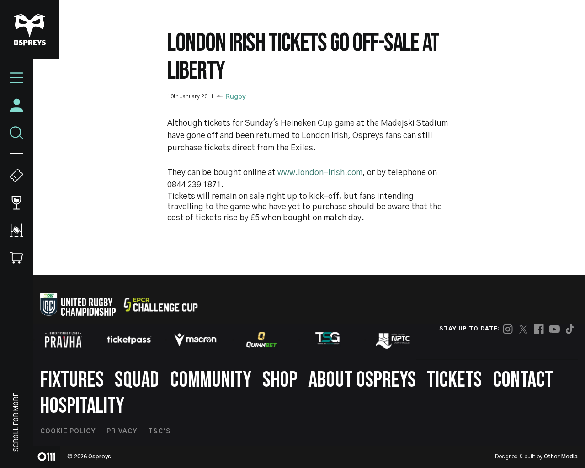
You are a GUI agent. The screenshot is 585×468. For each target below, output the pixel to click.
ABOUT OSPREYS (362, 380)
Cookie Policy (68, 431)
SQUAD (137, 380)
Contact (523, 380)
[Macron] (195, 339)
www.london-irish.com (319, 173)
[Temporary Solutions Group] (328, 340)
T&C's (159, 431)
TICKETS (454, 380)
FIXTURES (72, 380)
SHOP (280, 380)
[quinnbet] (261, 339)
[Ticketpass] (129, 340)
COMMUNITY (210, 380)
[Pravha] (63, 339)
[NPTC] (393, 339)
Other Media (561, 456)
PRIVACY (121, 431)
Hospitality (82, 406)
